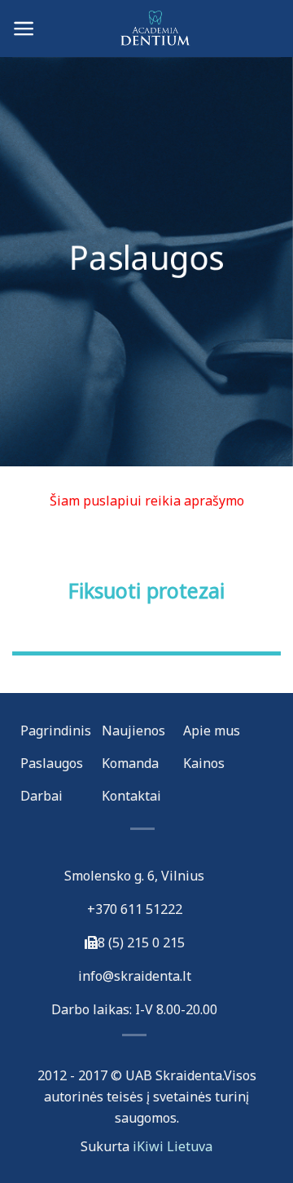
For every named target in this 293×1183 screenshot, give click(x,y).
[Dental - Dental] (146, 29)
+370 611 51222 (134, 909)
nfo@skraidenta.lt (136, 976)
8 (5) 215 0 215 (141, 942)
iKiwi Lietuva (172, 1146)
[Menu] (24, 29)
